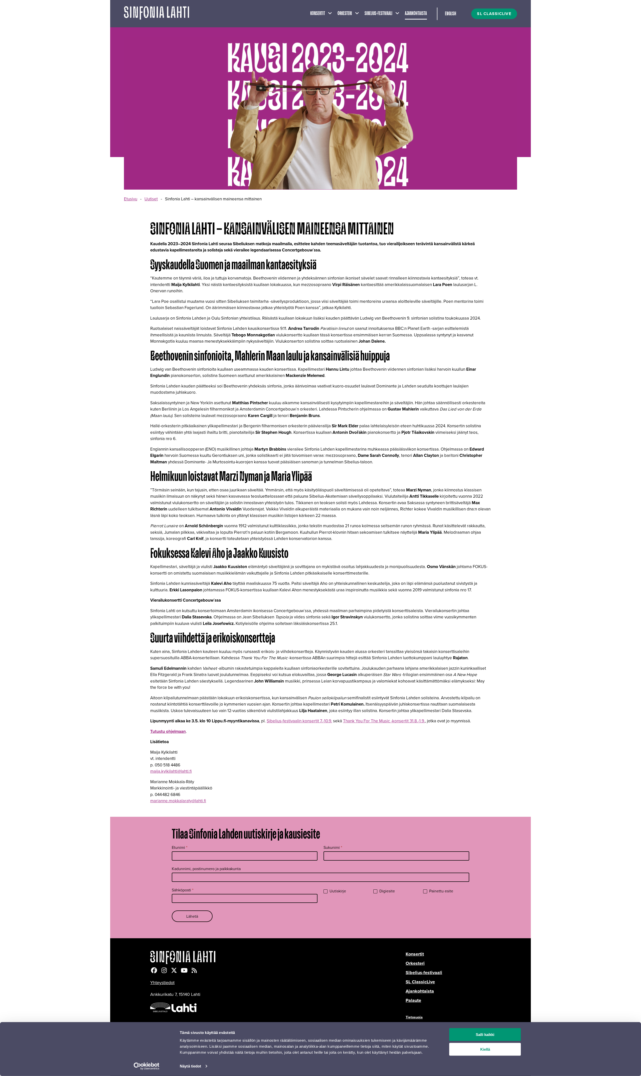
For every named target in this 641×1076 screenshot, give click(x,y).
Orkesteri (345, 13)
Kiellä (485, 1049)
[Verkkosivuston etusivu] (156, 13)
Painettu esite (440, 891)
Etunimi (180, 847)
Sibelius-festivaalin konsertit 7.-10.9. (299, 721)
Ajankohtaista (416, 13)
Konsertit (317, 13)
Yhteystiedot (162, 982)
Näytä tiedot (190, 1066)
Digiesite (386, 891)
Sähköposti (183, 890)
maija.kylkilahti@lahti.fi (171, 771)
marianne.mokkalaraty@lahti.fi (178, 801)
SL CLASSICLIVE (494, 14)
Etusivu (130, 199)
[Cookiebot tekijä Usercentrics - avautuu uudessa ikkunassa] (147, 1066)
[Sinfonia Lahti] (278, 957)
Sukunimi (333, 847)
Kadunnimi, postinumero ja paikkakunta (206, 868)
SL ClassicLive (420, 982)
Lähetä (192, 916)
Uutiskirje (337, 891)
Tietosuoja (414, 1017)
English (450, 13)
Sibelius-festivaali (378, 13)
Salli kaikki (485, 1034)
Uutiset (151, 199)
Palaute (413, 1000)
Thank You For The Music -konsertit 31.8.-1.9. (384, 721)
